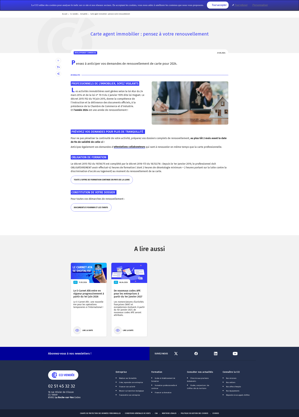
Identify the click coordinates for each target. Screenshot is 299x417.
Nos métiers (230, 382)
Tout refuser (241, 5)
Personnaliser (260, 5)
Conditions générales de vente (138, 413)
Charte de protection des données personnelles (100, 413)
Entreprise (121, 372)
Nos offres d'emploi (233, 387)
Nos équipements (233, 391)
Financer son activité (127, 387)
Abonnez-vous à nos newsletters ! (69, 353)
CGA (156, 413)
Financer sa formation (163, 393)
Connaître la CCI (231, 372)
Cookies (215, 413)
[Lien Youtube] (241, 353)
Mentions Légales (169, 413)
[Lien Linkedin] (221, 353)
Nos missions (231, 378)
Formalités (75, 75)
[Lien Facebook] (202, 353)
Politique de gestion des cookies (194, 413)
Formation (156, 372)
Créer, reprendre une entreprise (131, 382)
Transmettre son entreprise (129, 395)
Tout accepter (219, 5)
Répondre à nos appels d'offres (238, 395)
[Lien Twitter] (182, 353)
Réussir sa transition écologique (131, 391)
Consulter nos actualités (200, 372)
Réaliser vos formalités (128, 378)
